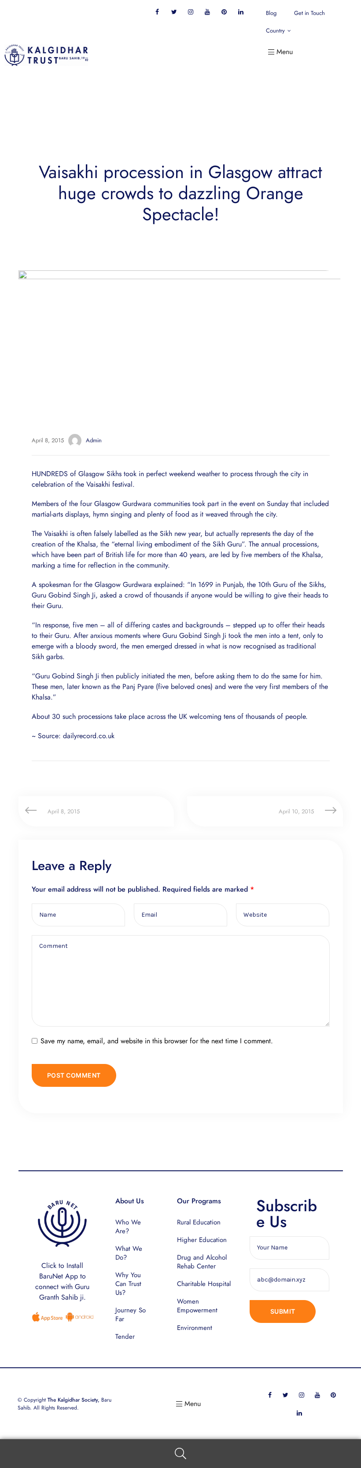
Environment (194, 1328)
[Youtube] (207, 11)
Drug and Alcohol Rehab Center (202, 1262)
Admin (94, 440)
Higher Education (202, 1240)
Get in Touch (309, 13)
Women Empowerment (197, 1306)
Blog (271, 13)
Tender (125, 1336)
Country (275, 30)
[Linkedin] (241, 11)
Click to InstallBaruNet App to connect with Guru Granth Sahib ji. (62, 1281)
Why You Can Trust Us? (128, 1283)
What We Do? (128, 1253)
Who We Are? (128, 1226)
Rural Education (199, 1222)
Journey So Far (130, 1314)
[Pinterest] (224, 11)
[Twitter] (174, 11)
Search (180, 1453)
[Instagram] (191, 11)
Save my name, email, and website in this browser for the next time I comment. (157, 1041)
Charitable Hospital (204, 1284)
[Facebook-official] (157, 11)
